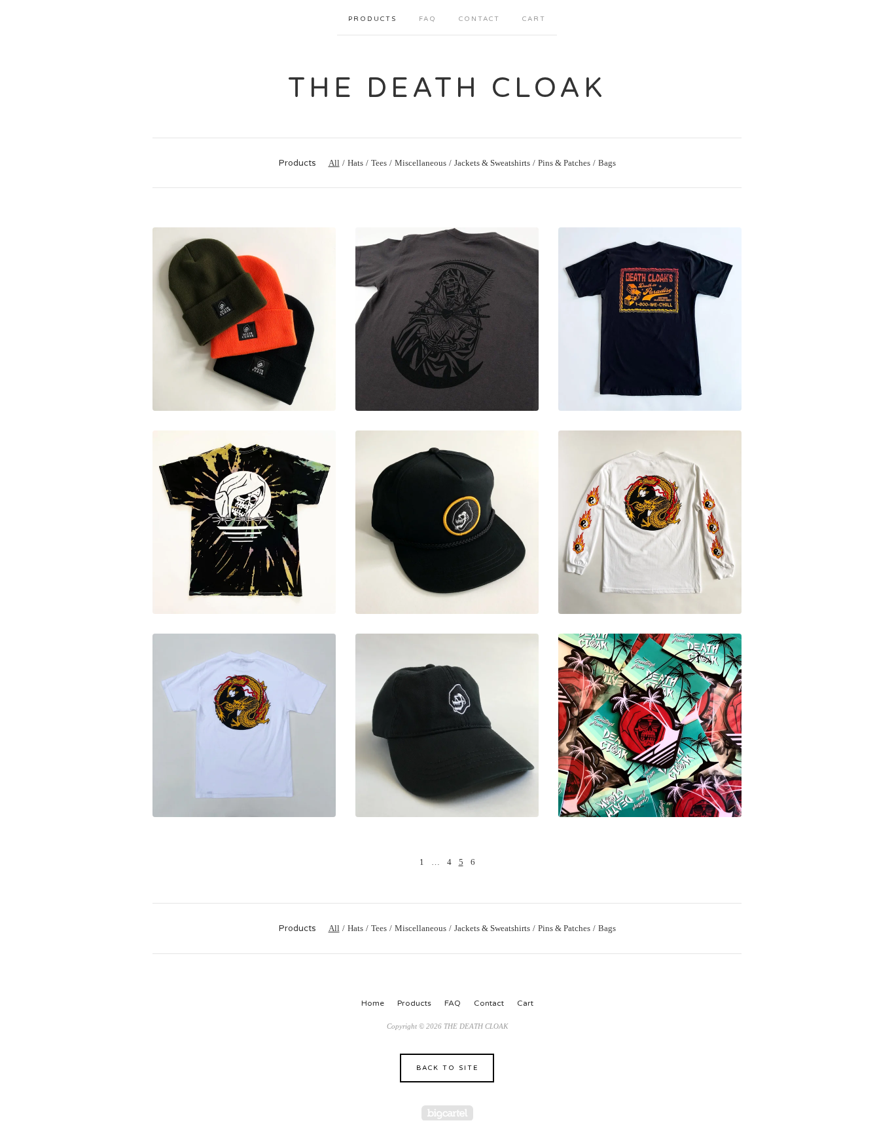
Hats (355, 163)
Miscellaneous (420, 163)
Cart (534, 19)
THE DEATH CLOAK (447, 88)
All (334, 163)
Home (372, 1003)
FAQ (428, 19)
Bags (607, 163)
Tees (379, 163)
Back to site (447, 1068)
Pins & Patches (564, 163)
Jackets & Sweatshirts (492, 163)
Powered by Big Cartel (447, 1112)
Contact (479, 19)
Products (372, 19)
